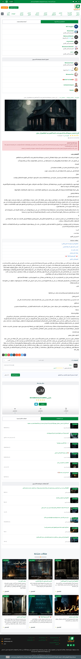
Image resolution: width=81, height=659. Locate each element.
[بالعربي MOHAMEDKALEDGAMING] (40, 390)
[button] (3, 355)
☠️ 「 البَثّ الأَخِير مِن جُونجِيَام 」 (62, 443)
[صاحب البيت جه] (14, 569)
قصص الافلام (45, 13)
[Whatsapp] (6, 355)
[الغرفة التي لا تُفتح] (14, 605)
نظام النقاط (30, 640)
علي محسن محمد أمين (35, 577)
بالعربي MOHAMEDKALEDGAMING (40, 398)
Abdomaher (6, 427)
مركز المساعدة (51, 1)
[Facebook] (25, 355)
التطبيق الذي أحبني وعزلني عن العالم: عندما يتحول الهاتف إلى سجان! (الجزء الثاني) (52, 537)
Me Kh (5, 492)
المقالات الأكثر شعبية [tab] (21, 418)
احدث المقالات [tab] (59, 418)
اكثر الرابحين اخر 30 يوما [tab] (60, 21)
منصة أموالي (77, 13)
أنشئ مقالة (8, 13)
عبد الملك (57, 578)
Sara (5, 502)
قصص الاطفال (54, 13)
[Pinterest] (9, 355)
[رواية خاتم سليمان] (67, 605)
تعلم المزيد (13, 657)
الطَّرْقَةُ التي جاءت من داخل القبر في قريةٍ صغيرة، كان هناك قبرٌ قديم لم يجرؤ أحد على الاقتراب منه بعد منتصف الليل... (45, 488)
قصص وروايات (69, 97)
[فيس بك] (79, 1)
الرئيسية (77, 97)
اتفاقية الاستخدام (35, 1)
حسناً (8, 657)
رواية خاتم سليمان (74, 253)
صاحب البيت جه (74, 250)
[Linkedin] (11, 355)
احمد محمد (6, 466)
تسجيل (6, 375)
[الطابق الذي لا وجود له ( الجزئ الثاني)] (67, 569)
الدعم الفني (56, 640)
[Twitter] (22, 355)
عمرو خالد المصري (59, 613)
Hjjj (4, 531)
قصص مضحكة (37, 13)
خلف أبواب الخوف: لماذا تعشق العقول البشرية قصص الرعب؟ (56, 527)
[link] (40, 400)
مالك (5, 541)
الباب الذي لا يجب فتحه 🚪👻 (63, 472)
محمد (5, 511)
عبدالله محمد (6, 578)
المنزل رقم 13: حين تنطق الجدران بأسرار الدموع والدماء (58, 433)
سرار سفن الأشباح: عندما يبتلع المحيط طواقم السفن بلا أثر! (56, 517)
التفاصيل (59, 591)
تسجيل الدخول (15, 375)
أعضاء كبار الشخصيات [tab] (21, 21)
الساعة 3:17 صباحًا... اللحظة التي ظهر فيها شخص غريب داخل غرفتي (55, 507)
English (11, 1)
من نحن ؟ (30, 637)
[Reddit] (19, 355)
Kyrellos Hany (6, 457)
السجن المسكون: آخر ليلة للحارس (70, 246)
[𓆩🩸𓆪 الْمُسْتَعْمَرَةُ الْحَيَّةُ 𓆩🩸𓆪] (40, 605)
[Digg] (14, 355)
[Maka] (76, 365)
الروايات (13, 13)
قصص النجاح (29, 13)
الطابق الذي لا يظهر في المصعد (62, 497)
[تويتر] (76, 1)
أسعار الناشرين (42, 640)
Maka (70, 365)
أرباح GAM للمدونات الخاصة (54, 643)
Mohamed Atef (6, 613)
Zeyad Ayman (6, 447)
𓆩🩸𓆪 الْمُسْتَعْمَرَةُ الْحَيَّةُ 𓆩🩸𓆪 (71, 256)
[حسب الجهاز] (6, 1)
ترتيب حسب (41, 360)
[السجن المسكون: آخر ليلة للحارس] (40, 569)
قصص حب (60, 13)
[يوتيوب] (73, 1)
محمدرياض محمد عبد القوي (9, 437)
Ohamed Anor (6, 521)
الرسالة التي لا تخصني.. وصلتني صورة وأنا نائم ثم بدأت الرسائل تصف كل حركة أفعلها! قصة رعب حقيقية (48, 423)
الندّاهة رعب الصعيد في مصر (63, 462)
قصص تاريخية (21, 13)
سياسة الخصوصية (43, 1)
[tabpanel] (40, 40)
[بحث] (2, 13)
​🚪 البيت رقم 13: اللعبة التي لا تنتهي (62, 452)
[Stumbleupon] (17, 355)
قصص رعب (62, 97)
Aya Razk (5, 476)
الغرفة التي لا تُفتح (74, 259)
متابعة (42, 404)
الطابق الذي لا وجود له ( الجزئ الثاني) (70, 243)
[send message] (36, 404)
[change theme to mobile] (3, 1)
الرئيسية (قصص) (70, 13)
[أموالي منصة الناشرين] (76, 7)
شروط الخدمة (42, 637)
